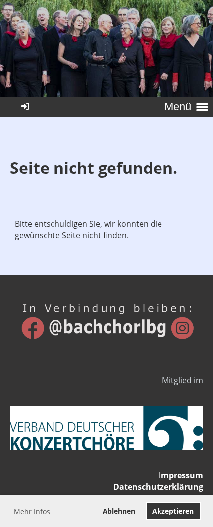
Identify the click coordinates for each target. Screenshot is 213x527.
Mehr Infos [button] (32, 511)
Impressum (181, 475)
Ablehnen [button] (119, 511)
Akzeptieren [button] (173, 511)
